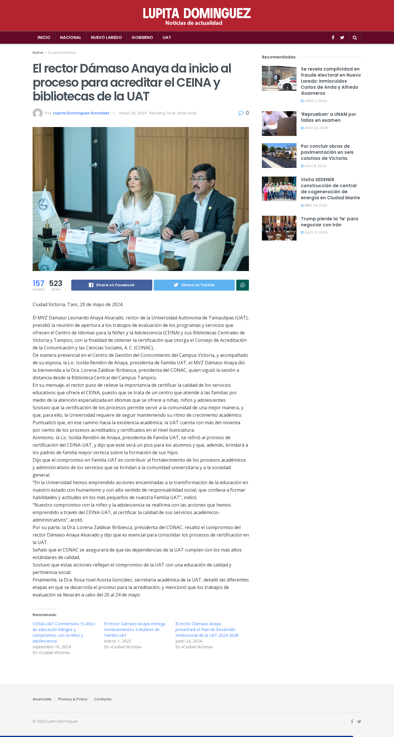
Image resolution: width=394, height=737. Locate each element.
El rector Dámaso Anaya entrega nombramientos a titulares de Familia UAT (134, 629)
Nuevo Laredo (106, 37)
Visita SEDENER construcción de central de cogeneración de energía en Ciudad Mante (330, 189)
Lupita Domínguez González (81, 113)
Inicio (43, 37)
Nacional (70, 37)
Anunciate (42, 699)
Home (38, 52)
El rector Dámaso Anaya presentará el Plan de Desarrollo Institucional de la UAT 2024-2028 (206, 629)
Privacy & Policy (72, 699)
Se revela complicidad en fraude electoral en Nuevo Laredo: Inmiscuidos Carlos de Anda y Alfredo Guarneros (331, 81)
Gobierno (142, 37)
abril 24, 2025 (315, 205)
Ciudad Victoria (62, 52)
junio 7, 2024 (315, 100)
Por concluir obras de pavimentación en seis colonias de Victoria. (327, 152)
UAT (167, 37)
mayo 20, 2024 (133, 113)
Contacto (103, 699)
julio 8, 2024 (314, 166)
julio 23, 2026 (315, 128)
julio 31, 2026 (315, 232)
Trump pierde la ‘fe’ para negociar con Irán (329, 222)
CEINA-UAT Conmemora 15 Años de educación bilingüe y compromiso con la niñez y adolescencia (64, 632)
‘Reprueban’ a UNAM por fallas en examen (328, 117)
